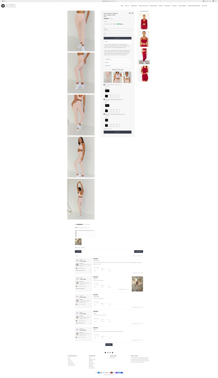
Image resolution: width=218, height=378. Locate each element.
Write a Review (139, 252)
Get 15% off (204, 5)
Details (106, 41)
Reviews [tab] (77, 248)
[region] (78, 241)
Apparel (160, 5)
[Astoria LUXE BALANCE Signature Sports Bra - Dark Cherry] (144, 38)
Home (122, 5)
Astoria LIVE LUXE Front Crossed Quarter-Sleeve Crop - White (115, 114)
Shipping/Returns (108, 65)
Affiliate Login (112, 357)
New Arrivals (134, 5)
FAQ (68, 357)
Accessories (167, 5)
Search (90, 357)
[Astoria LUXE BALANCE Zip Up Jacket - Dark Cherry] (144, 21)
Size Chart (174, 5)
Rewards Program (92, 359)
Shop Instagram (182, 5)
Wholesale (91, 365)
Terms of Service (71, 363)
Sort (134, 255)
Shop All (127, 5)
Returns (69, 359)
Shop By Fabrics (153, 5)
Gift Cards (90, 362)
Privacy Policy (91, 366)
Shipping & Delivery (71, 365)
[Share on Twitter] (131, 13)
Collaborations (91, 363)
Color (104, 27)
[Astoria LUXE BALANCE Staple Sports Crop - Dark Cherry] (144, 73)
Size (104, 32)
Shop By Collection (143, 5)
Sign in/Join (206, 1)
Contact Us (70, 360)
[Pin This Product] (132, 13)
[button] (108, 18)
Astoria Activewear (111, 374)
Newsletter (91, 360)
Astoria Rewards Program (194, 5)
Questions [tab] (83, 248)
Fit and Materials (108, 59)
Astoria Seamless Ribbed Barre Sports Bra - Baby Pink (113, 99)
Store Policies (70, 362)
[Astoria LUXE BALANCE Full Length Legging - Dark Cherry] (144, 56)
